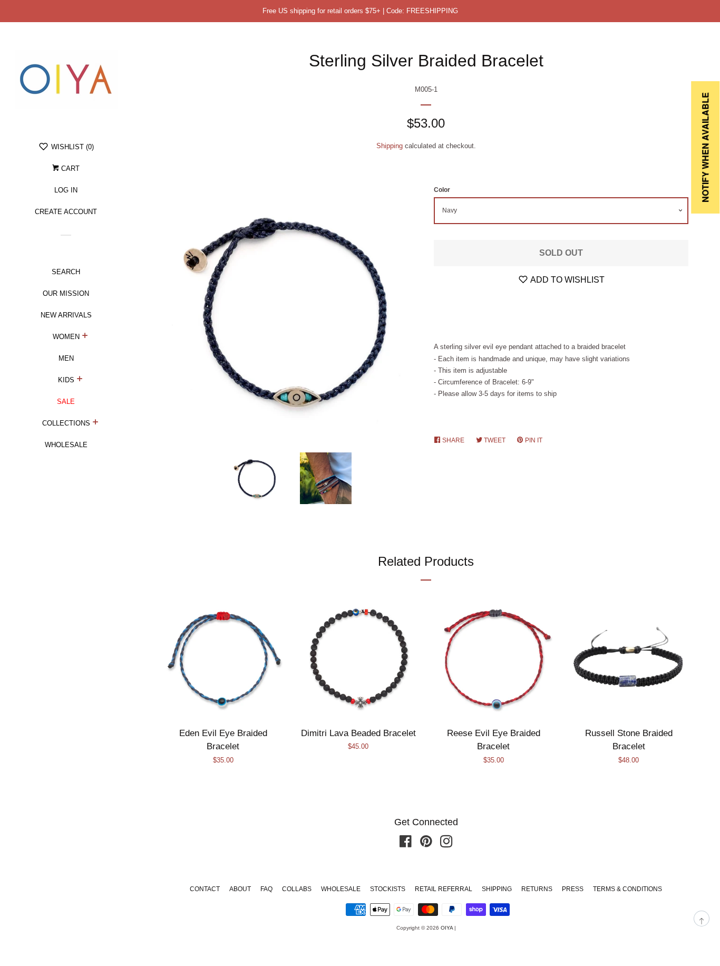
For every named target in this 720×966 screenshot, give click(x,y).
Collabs (297, 889)
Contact (205, 889)
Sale (66, 401)
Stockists (387, 889)
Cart (69, 168)
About (240, 889)
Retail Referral (443, 889)
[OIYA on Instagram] (446, 844)
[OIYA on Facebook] (405, 844)
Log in (65, 190)
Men (66, 358)
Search (66, 272)
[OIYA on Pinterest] (426, 844)
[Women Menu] (85, 337)
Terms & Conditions (627, 889)
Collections (66, 423)
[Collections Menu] (95, 423)
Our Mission (66, 293)
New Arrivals (66, 315)
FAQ (266, 889)
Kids (66, 380)
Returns (536, 889)
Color (442, 190)
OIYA (447, 928)
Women (66, 337)
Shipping (389, 146)
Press (572, 889)
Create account (66, 212)
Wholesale (66, 445)
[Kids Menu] (79, 380)
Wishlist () (71, 147)
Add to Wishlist (567, 279)
